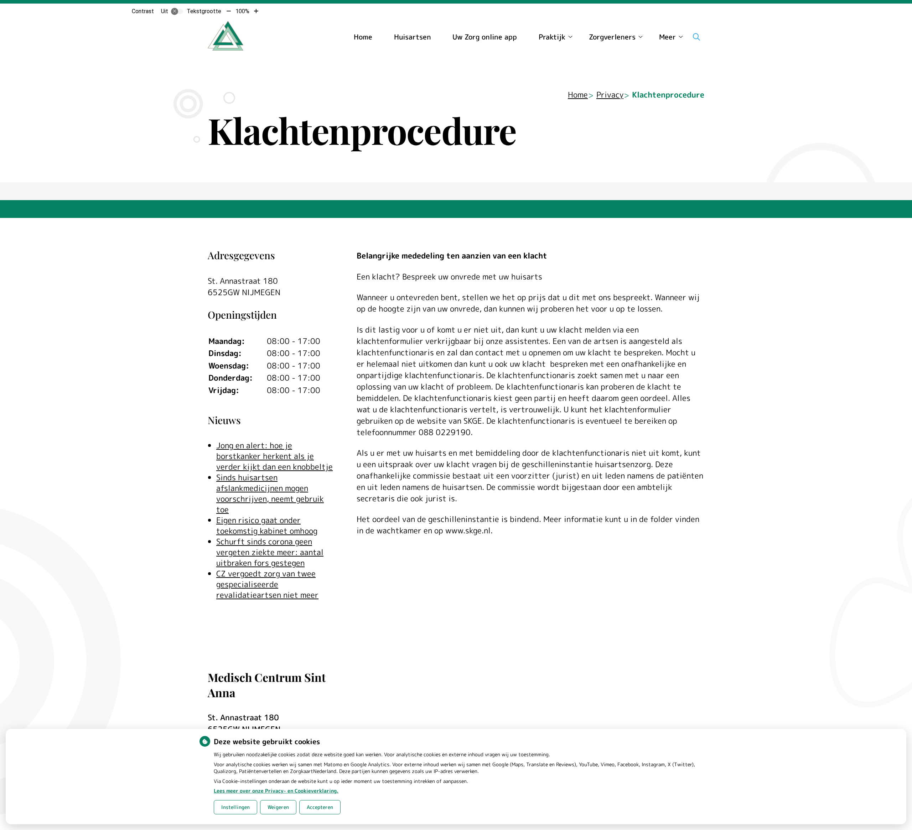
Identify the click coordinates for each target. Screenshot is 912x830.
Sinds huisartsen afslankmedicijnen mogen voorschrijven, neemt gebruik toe (270, 493)
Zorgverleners (612, 37)
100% (242, 11)
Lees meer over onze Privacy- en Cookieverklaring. (276, 790)
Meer (667, 37)
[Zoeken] (696, 37)
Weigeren (278, 807)
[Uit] (177, 11)
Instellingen (235, 807)
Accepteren (320, 807)
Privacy (609, 94)
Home (363, 37)
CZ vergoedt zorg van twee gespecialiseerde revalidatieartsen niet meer (267, 584)
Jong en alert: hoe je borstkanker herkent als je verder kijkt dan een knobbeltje (274, 456)
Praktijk (552, 37)
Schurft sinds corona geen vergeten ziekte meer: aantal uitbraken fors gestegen (269, 552)
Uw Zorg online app (484, 37)
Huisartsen (412, 37)
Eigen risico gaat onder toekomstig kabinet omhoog (266, 525)
